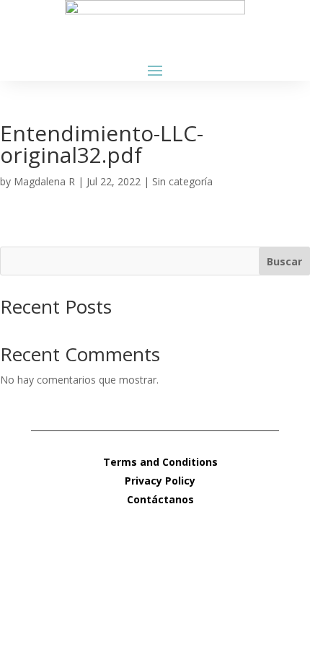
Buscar (284, 261)
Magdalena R (44, 181)
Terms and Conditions (160, 462)
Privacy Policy (160, 480)
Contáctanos (160, 499)
